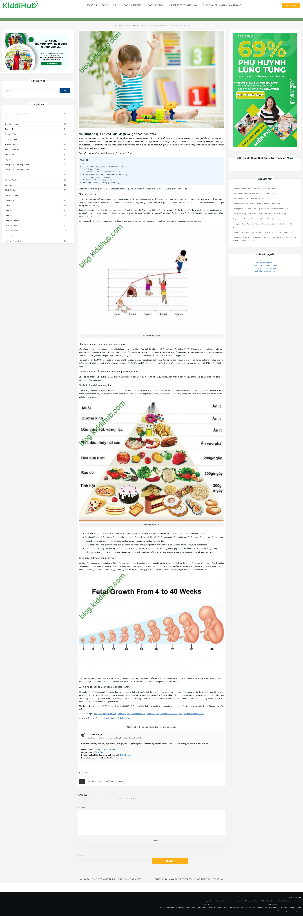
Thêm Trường (125, 755)
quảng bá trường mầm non (265, 271)
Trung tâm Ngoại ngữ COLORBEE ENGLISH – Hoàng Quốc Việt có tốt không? (262, 232)
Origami (8, 159)
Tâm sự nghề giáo (12, 195)
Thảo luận (8, 205)
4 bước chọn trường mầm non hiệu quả (221, 5)
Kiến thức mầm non (12, 149)
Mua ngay (120, 758)
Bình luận (81, 807)
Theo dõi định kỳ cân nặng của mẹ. (99, 180)
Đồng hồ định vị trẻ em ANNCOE (131, 714)
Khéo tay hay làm (11, 144)
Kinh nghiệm (9, 154)
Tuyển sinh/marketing (13, 241)
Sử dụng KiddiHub (11, 180)
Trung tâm (9, 210)
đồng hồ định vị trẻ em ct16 (105, 714)
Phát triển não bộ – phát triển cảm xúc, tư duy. (103, 172)
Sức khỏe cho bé (11, 190)
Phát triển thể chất (93, 169)
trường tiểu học (10, 236)
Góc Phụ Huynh (11, 139)
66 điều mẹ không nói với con (16, 114)
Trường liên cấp (11, 226)
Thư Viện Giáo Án (236, 907)
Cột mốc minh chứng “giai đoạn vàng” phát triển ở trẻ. (103, 166)
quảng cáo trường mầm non (265, 268)
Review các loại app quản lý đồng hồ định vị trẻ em (109, 718)
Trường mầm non (11, 231)
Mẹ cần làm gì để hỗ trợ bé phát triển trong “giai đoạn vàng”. (105, 175)
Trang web (81, 855)
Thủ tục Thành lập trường (185, 907)
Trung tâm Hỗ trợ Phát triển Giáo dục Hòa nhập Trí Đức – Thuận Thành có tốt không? (262, 225)
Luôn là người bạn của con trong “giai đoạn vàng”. (101, 183)
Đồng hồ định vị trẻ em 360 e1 (191, 714)
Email (155, 841)
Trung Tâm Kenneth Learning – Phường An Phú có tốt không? (256, 203)
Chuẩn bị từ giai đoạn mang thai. (98, 177)
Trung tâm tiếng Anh (12, 221)
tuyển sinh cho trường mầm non (265, 265)
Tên (80, 841)
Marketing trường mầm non (183, 5)
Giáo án (8, 119)
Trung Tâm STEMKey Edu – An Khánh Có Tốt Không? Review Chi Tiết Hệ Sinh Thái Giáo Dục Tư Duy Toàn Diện (264, 239)
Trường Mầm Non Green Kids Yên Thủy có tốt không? (253, 193)
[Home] (115, 25)
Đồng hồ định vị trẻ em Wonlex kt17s (162, 714)
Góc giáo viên (155, 5)
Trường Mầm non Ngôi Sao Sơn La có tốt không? (251, 198)
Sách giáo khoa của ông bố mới (17, 165)
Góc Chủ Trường (132, 5)
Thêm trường (98, 752)
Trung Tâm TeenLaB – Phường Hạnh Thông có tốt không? (255, 188)
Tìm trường (290, 5)
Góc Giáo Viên (10, 134)
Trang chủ (92, 5)
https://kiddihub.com (106, 749)
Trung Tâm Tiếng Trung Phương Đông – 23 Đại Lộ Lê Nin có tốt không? (260, 214)
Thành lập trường (11, 200)
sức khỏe (8, 185)
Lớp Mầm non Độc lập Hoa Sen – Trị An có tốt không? (253, 219)
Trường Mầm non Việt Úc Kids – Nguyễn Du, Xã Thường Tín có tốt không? (261, 209)
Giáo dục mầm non (12, 124)
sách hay (8, 175)
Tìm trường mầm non (220, 901)
